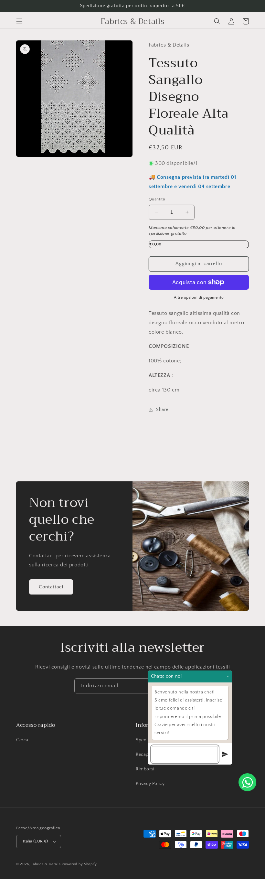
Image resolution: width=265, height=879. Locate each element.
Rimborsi (145, 769)
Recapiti (144, 754)
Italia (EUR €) (35, 841)
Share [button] (162, 409)
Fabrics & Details (46, 864)
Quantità (157, 199)
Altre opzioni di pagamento (199, 297)
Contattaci (51, 587)
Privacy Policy (150, 783)
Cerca (22, 740)
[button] (19, 21)
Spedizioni (147, 740)
